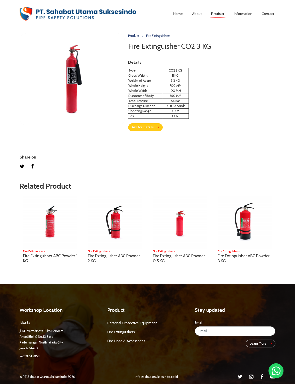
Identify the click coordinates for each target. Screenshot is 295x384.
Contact (268, 14)
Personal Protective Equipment (132, 323)
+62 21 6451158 (30, 356)
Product (217, 14)
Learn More (258, 343)
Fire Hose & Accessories (126, 341)
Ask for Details (143, 127)
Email (198, 322)
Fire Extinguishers (158, 36)
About (197, 14)
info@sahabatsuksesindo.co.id (156, 377)
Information (243, 14)
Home (178, 14)
